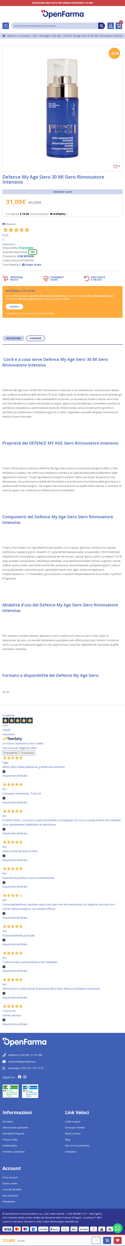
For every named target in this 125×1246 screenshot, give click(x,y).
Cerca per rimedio (75, 1127)
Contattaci (70, 1151)
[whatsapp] (118, 1228)
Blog (67, 1139)
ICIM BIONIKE (25, 256)
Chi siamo (7, 1121)
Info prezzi (10, 224)
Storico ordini (9, 1183)
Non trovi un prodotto (77, 1145)
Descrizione (13, 338)
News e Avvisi (73, 1133)
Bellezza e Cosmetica (18, 35)
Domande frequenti (13, 1133)
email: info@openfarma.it (22, 1061)
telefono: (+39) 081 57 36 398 (25, 1055)
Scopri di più (33, 264)
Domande (36, 338)
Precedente (11, 753)
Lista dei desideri (12, 1189)
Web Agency (95, 1213)
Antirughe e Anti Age (50, 35)
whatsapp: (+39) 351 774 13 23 (26, 1068)
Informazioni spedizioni (15, 1127)
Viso (35, 35)
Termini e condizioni (13, 1151)
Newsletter (8, 1201)
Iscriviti (14, 306)
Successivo (27, 753)
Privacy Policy (10, 1139)
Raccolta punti (10, 1195)
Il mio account (10, 1177)
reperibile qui (71, 1221)
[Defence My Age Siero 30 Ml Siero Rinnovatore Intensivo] (62, 108)
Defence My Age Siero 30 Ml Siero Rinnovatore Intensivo (93, 35)
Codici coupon (72, 1121)
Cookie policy (9, 1145)
